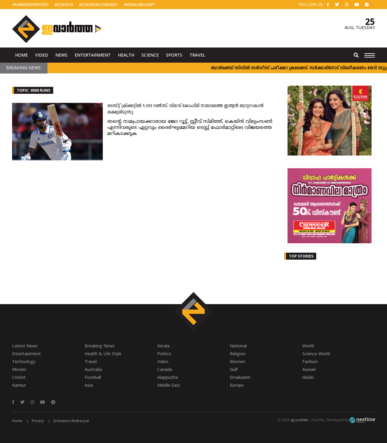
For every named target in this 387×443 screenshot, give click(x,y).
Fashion (310, 361)
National (238, 346)
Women (237, 361)
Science (150, 55)
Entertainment (93, 55)
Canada (164, 369)
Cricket (19, 377)
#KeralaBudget (139, 4)
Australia (93, 369)
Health (126, 55)
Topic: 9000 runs (33, 90)
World (308, 346)
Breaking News (100, 346)
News (61, 55)
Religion (238, 353)
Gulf (234, 369)
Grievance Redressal (71, 420)
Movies (19, 369)
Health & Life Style (103, 353)
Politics (164, 353)
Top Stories (301, 256)
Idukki (308, 377)
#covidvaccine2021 (98, 4)
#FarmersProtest (30, 4)
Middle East (168, 385)
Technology (23, 361)
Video (41, 55)
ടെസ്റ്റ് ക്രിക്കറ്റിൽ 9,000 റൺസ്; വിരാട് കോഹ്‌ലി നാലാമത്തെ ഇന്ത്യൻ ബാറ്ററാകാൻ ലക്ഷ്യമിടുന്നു (185, 109)
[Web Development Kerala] (362, 419)
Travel (197, 55)
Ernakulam (240, 377)
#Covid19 (63, 4)
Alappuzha (167, 377)
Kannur (19, 385)
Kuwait (309, 369)
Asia (89, 385)
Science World (316, 353)
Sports (174, 55)
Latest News (24, 346)
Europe (237, 385)
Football (93, 377)
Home (21, 55)
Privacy (38, 420)
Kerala (163, 346)
